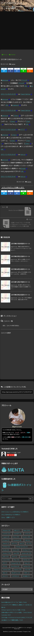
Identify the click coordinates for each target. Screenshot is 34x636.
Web (5, 573)
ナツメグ (24, 80)
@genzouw (17, 426)
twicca (22, 155)
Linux (6, 560)
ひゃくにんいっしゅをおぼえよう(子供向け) (14, 512)
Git (28, 543)
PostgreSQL (15, 563)
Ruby (27, 563)
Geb (21, 543)
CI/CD (27, 534)
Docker (26, 537)
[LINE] (23, 70)
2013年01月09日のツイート (20, 244)
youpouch (15, 105)
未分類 (26, 576)
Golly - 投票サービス (8, 517)
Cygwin (6, 537)
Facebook (17, 540)
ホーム (5, 54)
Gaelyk (6, 543)
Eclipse (6, 540)
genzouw (5, 80)
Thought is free (26, 631)
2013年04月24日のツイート (20, 269)
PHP (5, 563)
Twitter (26, 566)
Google (23, 168)
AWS (17, 530)
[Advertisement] (17, 29)
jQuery (16, 116)
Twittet (13, 54)
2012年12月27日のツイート (20, 282)
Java (16, 553)
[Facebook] (10, 70)
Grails (16, 550)
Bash (26, 530)
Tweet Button (25, 94)
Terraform (15, 566)
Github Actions (22, 547)
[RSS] (30, 70)
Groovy (7, 553)
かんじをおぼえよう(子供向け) (10, 515)
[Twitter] (4, 70)
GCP (14, 543)
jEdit (6, 556)
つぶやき (15, 576)
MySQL (26, 560)
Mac (16, 560)
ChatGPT (17, 534)
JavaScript (26, 553)
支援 (28, 432)
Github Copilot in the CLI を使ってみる (13, 610)
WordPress (16, 573)
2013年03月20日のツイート (20, 295)
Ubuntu (17, 569)
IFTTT (22, 130)
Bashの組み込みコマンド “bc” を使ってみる (14, 602)
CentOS (6, 534)
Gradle (6, 550)
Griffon (26, 550)
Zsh (5, 576)
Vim (27, 569)
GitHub (6, 547)
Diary (16, 537)
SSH (5, 566)
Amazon (6, 530)
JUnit (14, 556)
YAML (27, 573)
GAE (27, 540)
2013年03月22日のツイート (20, 256)
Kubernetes (25, 556)
